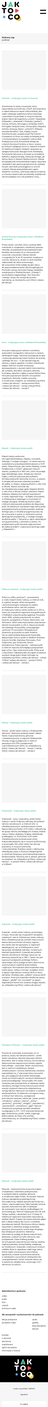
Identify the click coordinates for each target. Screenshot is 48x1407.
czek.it (25, 1404)
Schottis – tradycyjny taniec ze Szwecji (20, 98)
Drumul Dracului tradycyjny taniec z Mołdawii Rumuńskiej (22, 238)
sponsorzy (6, 1341)
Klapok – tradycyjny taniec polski (17, 448)
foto (4, 1302)
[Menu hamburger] (43, 12)
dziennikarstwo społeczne (14, 1291)
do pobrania (37, 1315)
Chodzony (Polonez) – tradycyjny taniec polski (23, 1045)
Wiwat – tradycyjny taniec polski (17, 723)
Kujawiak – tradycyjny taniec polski (18, 924)
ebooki (35, 1329)
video (4, 1296)
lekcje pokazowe (9, 1320)
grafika (35, 1323)
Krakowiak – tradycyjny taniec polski (19, 811)
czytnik (5, 1305)
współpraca (7, 1344)
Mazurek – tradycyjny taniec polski (18, 1181)
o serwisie (6, 1338)
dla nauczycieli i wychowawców (17, 1315)
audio (4, 1299)
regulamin (24, 1394)
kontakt (5, 1335)
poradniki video (9, 1323)
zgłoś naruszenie (9, 1347)
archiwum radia (9, 1308)
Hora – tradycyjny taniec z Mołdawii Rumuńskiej (24, 342)
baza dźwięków (39, 1326)
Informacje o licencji (11, 1351)
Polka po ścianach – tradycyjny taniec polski (22, 589)
